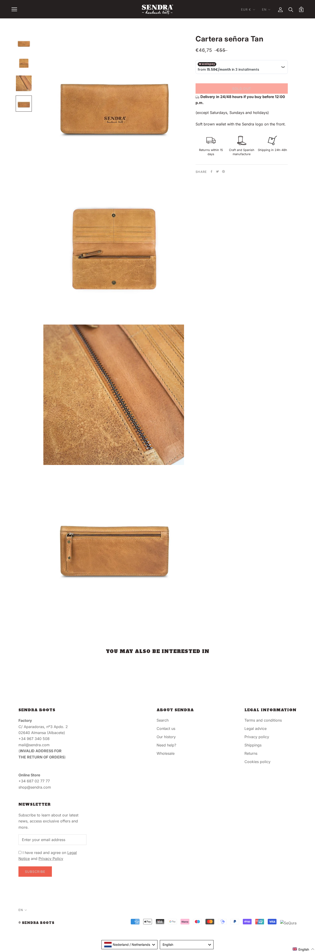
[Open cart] (301, 9)
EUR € (246, 9)
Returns (250, 753)
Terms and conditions (263, 720)
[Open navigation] (14, 9)
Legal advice (255, 728)
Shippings (253, 745)
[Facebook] (211, 171)
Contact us (166, 728)
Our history (166, 736)
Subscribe (35, 872)
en (264, 9)
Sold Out (241, 88)
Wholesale (166, 753)
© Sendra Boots (36, 923)
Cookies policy (257, 761)
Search (163, 720)
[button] (303, 949)
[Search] (290, 9)
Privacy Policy (51, 858)
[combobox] (129, 944)
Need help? (166, 745)
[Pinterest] (223, 171)
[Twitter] (217, 171)
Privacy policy (256, 736)
